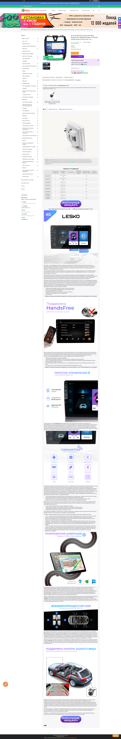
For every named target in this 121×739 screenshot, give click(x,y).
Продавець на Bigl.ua (60, 736)
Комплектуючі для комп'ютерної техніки (29, 91)
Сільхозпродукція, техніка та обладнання (28, 171)
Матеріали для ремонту (27, 138)
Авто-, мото (34, 29)
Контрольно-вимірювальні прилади (27, 144)
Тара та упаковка (26, 165)
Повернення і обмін (74, 10)
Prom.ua (66, 735)
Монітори (24, 167)
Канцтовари (24, 118)
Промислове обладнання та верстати (28, 162)
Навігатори (24, 48)
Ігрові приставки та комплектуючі (29, 135)
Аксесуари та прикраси (27, 149)
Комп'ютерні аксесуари (27, 102)
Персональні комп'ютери (27, 173)
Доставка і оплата (86, 10)
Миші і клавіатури (26, 76)
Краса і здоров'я (25, 68)
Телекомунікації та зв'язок (27, 125)
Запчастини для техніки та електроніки (27, 132)
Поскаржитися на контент (62, 737)
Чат (116, 735)
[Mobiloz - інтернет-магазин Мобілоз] (25, 10)
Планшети (24, 78)
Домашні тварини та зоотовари (29, 146)
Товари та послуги (62, 10)
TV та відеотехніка (26, 94)
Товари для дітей (25, 83)
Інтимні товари (25, 176)
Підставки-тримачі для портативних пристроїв (27, 105)
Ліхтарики (24, 88)
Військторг (24, 80)
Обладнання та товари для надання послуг (28, 129)
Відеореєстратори (26, 51)
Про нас (23, 185)
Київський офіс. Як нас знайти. (27, 179)
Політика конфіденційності (72, 737)
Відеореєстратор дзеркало (28, 53)
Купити (76, 53)
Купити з (76, 56)
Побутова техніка (25, 120)
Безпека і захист (25, 154)
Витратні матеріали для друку (28, 113)
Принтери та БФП (25, 43)
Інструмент (24, 108)
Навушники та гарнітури (27, 73)
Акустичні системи (26, 63)
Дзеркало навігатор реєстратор (29, 46)
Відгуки (23, 189)
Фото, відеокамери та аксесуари (29, 85)
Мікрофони (24, 99)
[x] (45, 725)
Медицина (24, 115)
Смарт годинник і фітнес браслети (29, 66)
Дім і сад (24, 140)
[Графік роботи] (99, 6)
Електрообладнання (26, 123)
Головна (53, 10)
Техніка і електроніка (26, 151)
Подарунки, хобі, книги (27, 156)
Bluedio (23, 71)
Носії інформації (25, 110)
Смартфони (24, 61)
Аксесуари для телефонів (27, 97)
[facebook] (44, 725)
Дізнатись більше (75, 3)
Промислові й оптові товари (28, 159)
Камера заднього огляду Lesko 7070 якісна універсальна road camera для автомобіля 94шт (52, 102)
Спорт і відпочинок (26, 58)
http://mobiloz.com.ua (25, 212)
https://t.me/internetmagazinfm (27, 215)
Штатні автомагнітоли (42, 29)
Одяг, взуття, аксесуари (27, 56)
